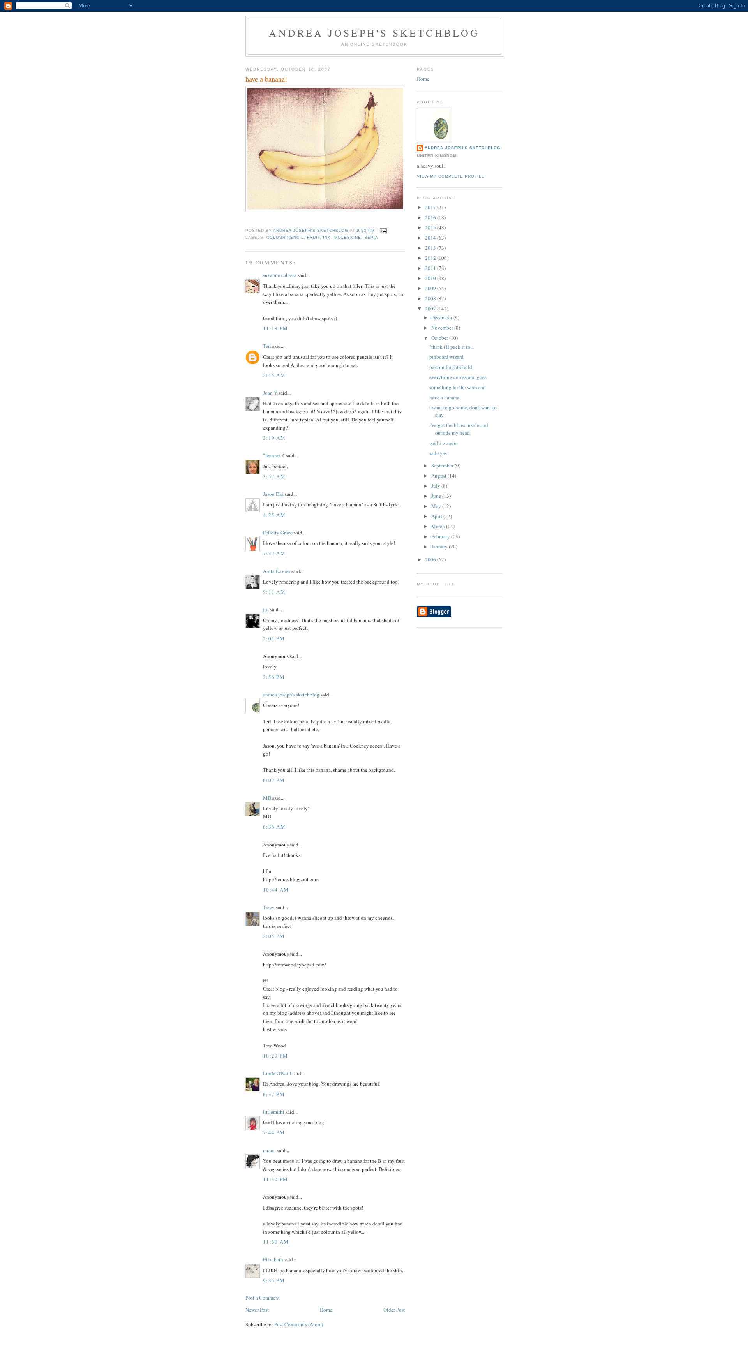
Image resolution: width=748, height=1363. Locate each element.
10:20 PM (275, 1055)
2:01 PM (274, 638)
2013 (431, 247)
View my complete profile (451, 176)
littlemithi (273, 1111)
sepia (371, 237)
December (442, 317)
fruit (313, 237)
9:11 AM (274, 591)
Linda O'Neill (277, 1073)
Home (326, 1309)
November (442, 327)
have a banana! (445, 397)
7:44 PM (274, 1132)
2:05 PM (274, 936)
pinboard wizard (446, 356)
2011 (431, 268)
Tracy (269, 907)
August (439, 475)
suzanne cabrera (279, 275)
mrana (269, 1150)
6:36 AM (274, 826)
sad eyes (438, 453)
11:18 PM (275, 328)
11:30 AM (276, 1241)
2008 (431, 298)
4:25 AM (274, 514)
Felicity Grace (278, 532)
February (441, 536)
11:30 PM (275, 1179)
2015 (431, 227)
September (443, 465)
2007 (431, 308)
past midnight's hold (450, 366)
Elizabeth (273, 1259)
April (437, 516)
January (440, 546)
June (436, 495)
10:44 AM (276, 889)
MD (267, 797)
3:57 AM (274, 476)
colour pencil (285, 237)
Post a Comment (262, 1297)
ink (327, 237)
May (436, 506)
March (438, 526)
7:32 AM (274, 553)
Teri (267, 345)
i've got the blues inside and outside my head (458, 428)
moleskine (347, 237)
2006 (431, 559)
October (440, 337)
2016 (431, 217)
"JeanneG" (274, 455)
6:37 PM (274, 1094)
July (436, 485)
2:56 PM (274, 677)
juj (266, 609)
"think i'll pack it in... (451, 346)
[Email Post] (383, 231)
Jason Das (273, 493)
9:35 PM (274, 1280)
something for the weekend (457, 387)
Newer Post (257, 1309)
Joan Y (270, 392)
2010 (431, 278)
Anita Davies (276, 571)
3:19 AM (274, 437)
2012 (431, 257)
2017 (431, 207)
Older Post (394, 1309)
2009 (431, 288)
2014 (431, 237)
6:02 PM (274, 780)
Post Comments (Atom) (298, 1324)
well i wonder (443, 442)
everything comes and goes (458, 377)
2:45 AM (274, 375)
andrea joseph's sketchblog (374, 32)
